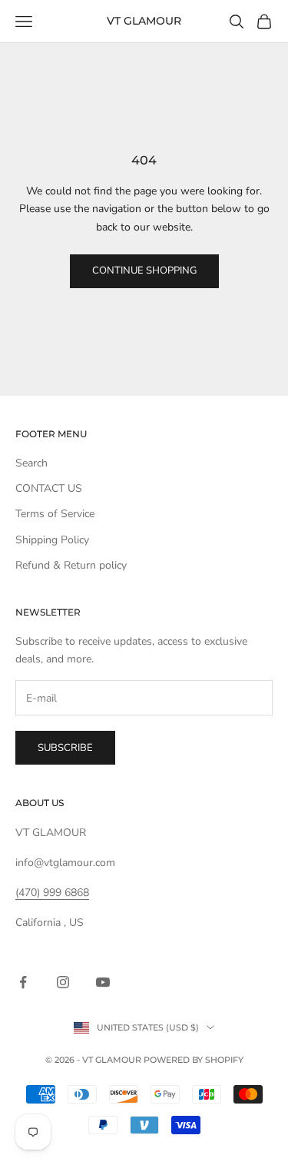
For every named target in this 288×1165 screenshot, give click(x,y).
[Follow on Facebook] (23, 982)
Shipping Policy (52, 540)
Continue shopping (144, 270)
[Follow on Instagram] (63, 982)
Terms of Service (54, 513)
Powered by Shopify (193, 1059)
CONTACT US (48, 488)
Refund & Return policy (71, 565)
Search (31, 463)
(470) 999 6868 (52, 892)
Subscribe (65, 748)
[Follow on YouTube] (103, 982)
